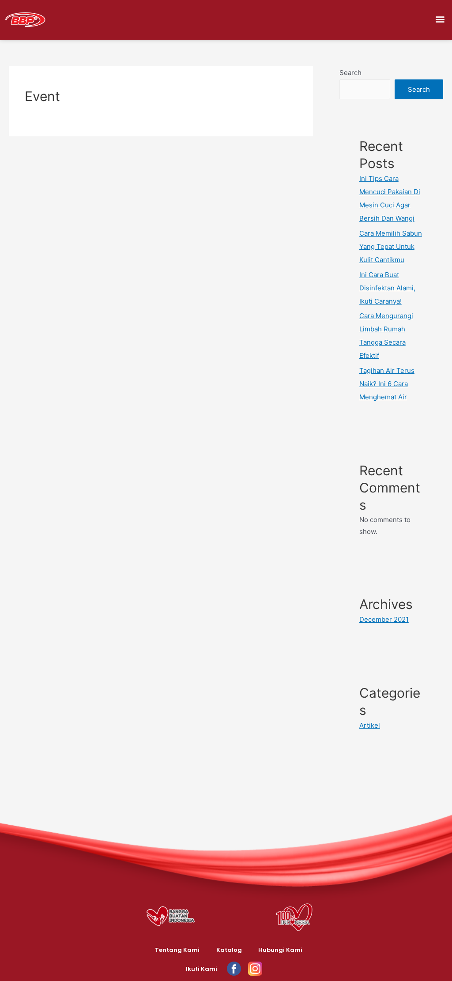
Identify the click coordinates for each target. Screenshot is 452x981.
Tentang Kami (177, 950)
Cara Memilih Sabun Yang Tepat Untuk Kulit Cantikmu (390, 246)
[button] (440, 19)
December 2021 (384, 619)
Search (350, 72)
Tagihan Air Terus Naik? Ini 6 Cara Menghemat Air (386, 383)
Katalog (229, 950)
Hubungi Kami (280, 950)
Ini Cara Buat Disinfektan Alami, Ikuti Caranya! (387, 288)
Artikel (369, 725)
